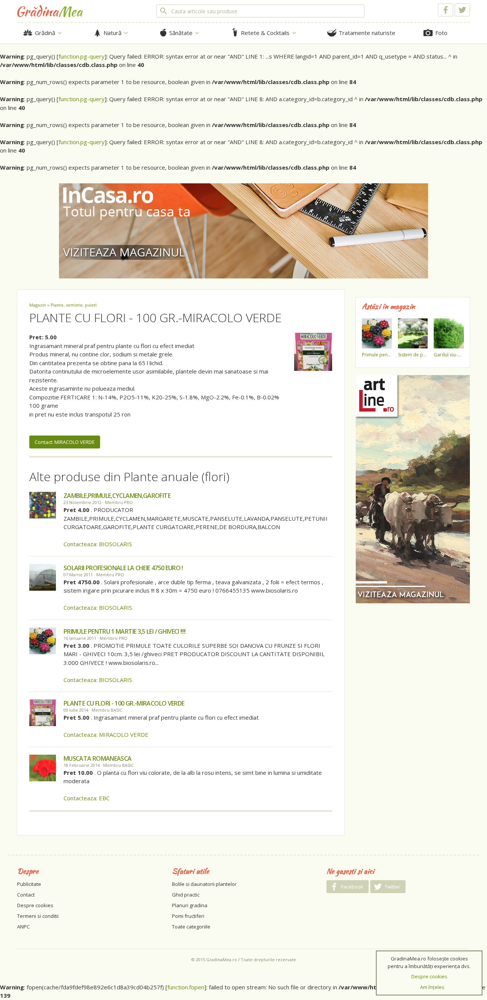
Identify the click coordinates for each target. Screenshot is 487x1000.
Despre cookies (35, 905)
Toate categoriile (191, 926)
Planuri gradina (189, 905)
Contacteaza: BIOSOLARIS (98, 544)
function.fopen (185, 987)
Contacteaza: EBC (87, 798)
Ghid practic (185, 894)
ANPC (23, 926)
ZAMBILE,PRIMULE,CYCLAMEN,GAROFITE (117, 495)
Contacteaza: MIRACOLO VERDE (106, 734)
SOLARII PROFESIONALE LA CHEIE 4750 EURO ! (123, 568)
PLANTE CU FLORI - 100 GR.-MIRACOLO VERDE (124, 703)
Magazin (37, 305)
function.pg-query (82, 56)
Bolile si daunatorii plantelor (204, 884)
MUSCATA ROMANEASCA (97, 758)
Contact (26, 894)
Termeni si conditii (38, 916)
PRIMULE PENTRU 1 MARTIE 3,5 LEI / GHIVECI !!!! (125, 631)
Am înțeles (432, 987)
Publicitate (29, 884)
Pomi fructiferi (188, 916)
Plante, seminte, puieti (74, 305)
